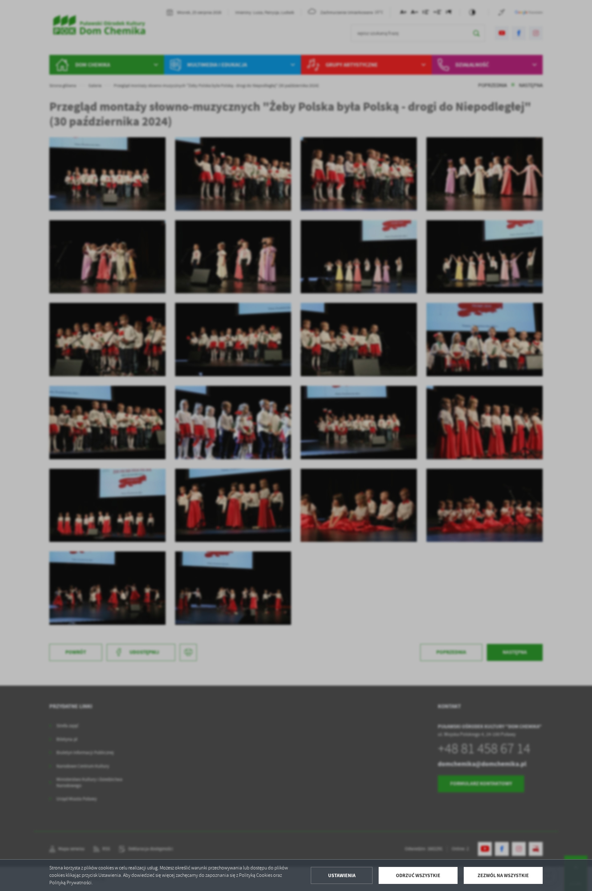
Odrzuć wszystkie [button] (418, 875)
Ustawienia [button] (342, 875)
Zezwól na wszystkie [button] (503, 875)
